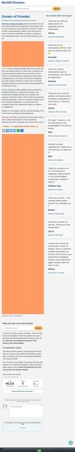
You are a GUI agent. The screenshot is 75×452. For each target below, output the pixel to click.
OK (39, 450)
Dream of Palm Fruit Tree (57, 112)
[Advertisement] (23, 54)
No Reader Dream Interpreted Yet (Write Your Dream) (19, 20)
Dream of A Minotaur (55, 160)
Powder (11, 315)
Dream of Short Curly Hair (57, 136)
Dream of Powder (16, 16)
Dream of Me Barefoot (56, 37)
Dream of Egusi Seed (56, 214)
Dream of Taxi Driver (55, 235)
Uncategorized (18, 315)
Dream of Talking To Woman (58, 61)
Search (56, 8)
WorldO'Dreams (13, 2)
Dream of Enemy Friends (57, 85)
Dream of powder (16, 24)
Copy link (23, 427)
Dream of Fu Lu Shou (56, 273)
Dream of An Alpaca (55, 190)
